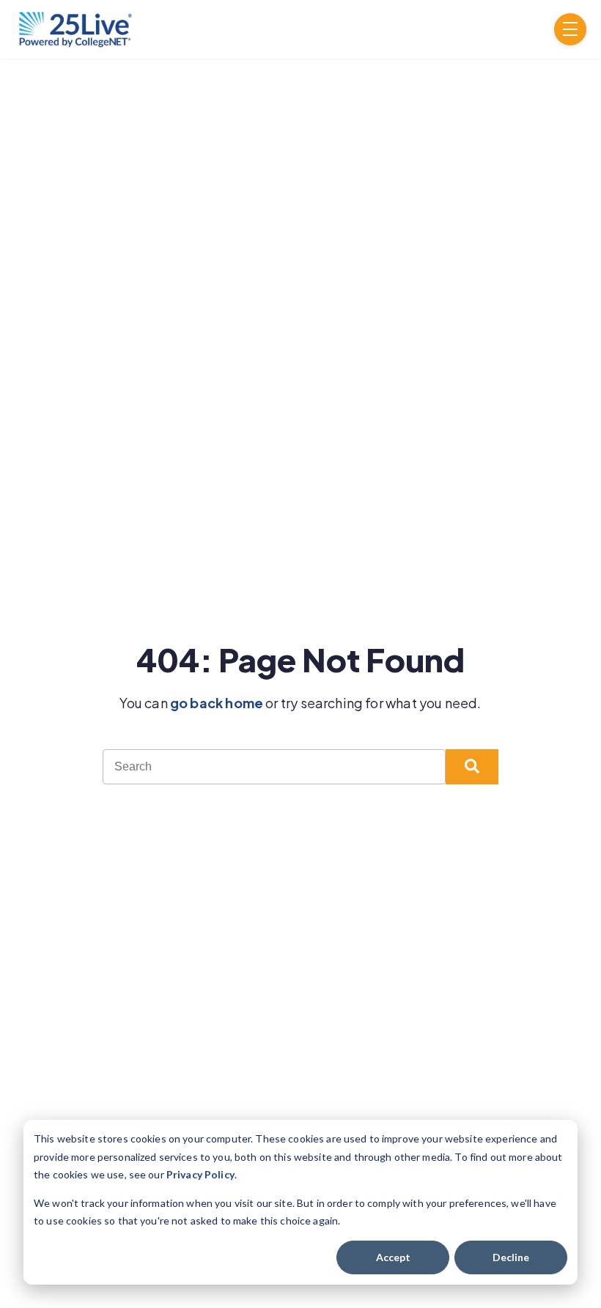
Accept (393, 1257)
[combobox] (274, 766)
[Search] (472, 766)
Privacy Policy (200, 1174)
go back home (216, 702)
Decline (511, 1257)
